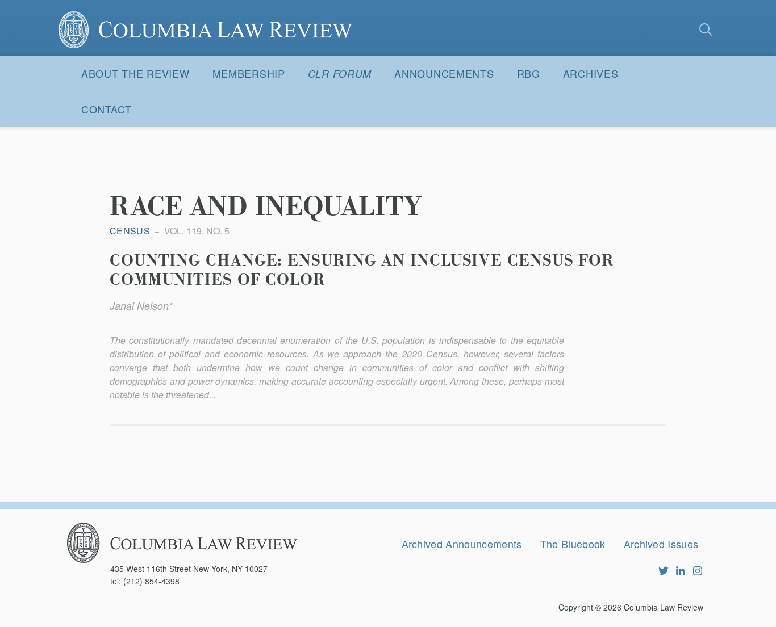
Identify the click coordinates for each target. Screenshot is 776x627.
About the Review (135, 73)
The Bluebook (573, 543)
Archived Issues (661, 543)
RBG (528, 73)
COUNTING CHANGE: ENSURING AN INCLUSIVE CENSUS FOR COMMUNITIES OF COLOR (362, 270)
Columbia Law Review (663, 607)
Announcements (444, 73)
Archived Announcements (462, 543)
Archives (591, 73)
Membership (248, 73)
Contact (106, 109)
